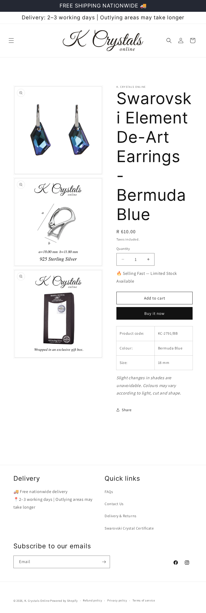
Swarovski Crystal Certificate (129, 528)
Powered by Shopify (64, 601)
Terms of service (144, 600)
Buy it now (154, 313)
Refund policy (92, 600)
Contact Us (114, 503)
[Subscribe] (104, 562)
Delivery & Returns (121, 515)
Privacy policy (117, 600)
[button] (11, 40)
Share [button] (127, 409)
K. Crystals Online (37, 601)
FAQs (109, 491)
